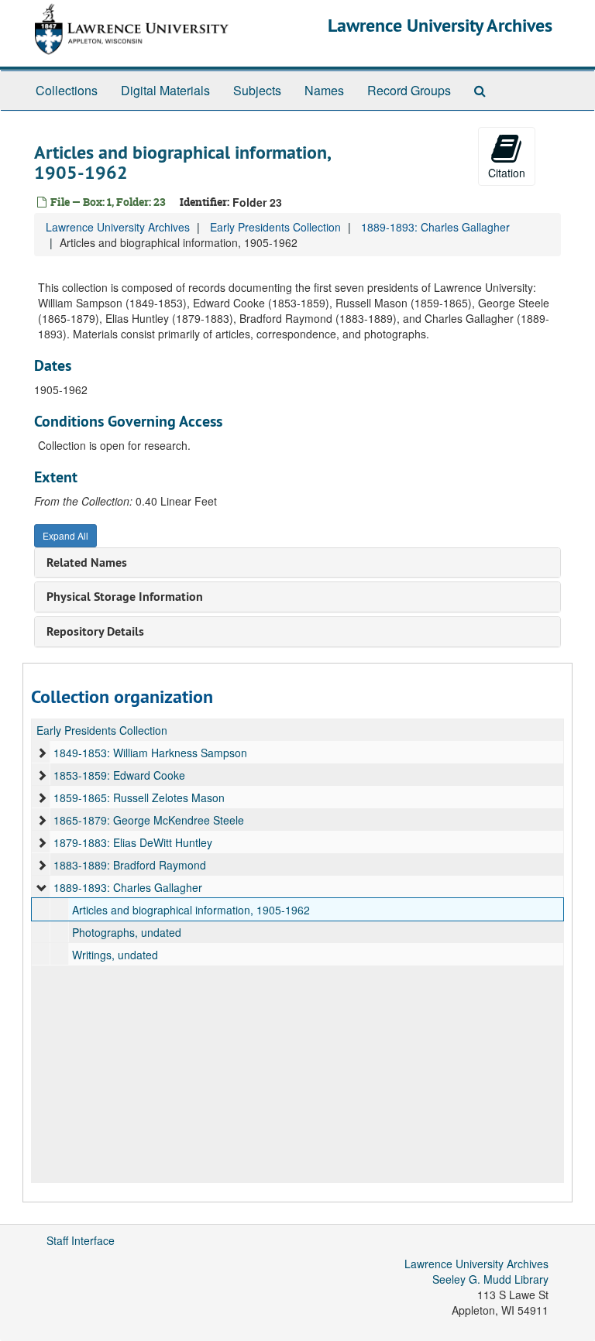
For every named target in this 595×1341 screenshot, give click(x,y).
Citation (506, 172)
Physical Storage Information (124, 596)
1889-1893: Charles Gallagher (435, 227)
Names (324, 90)
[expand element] (42, 752)
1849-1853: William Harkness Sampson (150, 752)
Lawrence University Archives (440, 25)
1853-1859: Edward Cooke (119, 775)
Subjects (257, 90)
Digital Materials (165, 90)
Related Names (86, 562)
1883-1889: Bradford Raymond (129, 865)
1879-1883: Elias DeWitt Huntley (132, 842)
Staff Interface (80, 1240)
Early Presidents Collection (275, 227)
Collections (67, 90)
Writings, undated (115, 954)
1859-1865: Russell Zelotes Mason (139, 797)
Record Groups (409, 90)
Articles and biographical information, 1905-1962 (191, 909)
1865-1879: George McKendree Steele (148, 820)
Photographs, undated (126, 932)
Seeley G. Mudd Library (490, 1279)
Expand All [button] (65, 535)
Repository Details (95, 631)
